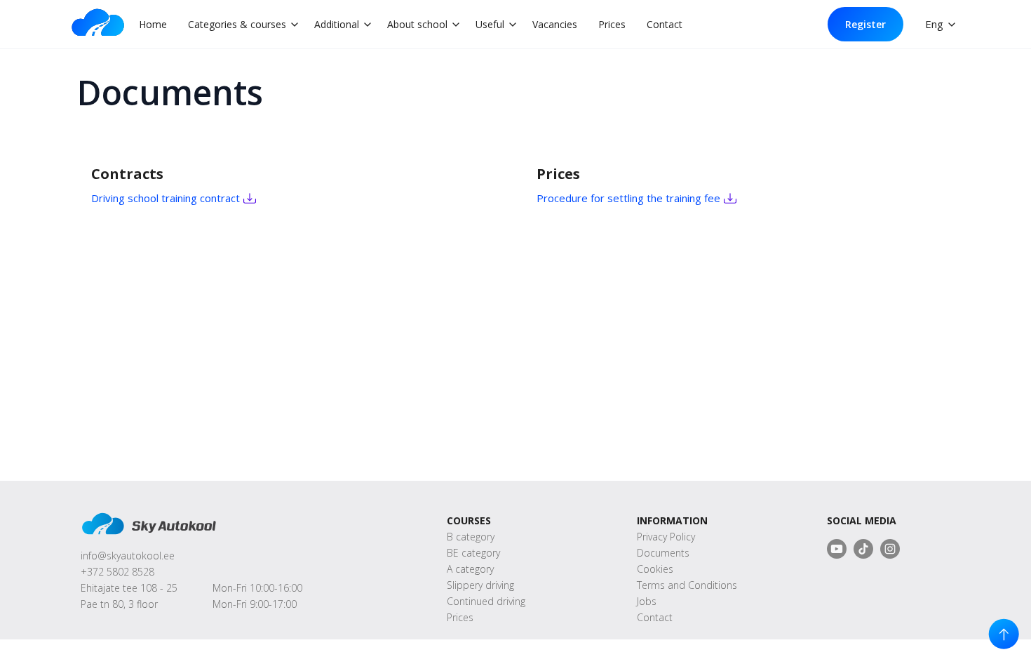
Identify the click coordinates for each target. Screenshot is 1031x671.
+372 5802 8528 (117, 571)
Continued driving (486, 601)
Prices (612, 24)
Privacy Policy (666, 536)
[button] (238, 24)
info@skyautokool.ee (128, 555)
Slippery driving (480, 585)
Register (865, 24)
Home (153, 24)
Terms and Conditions (687, 585)
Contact (664, 24)
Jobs (646, 601)
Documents (663, 552)
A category (470, 569)
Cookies (655, 569)
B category (470, 536)
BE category (473, 552)
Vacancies (554, 24)
